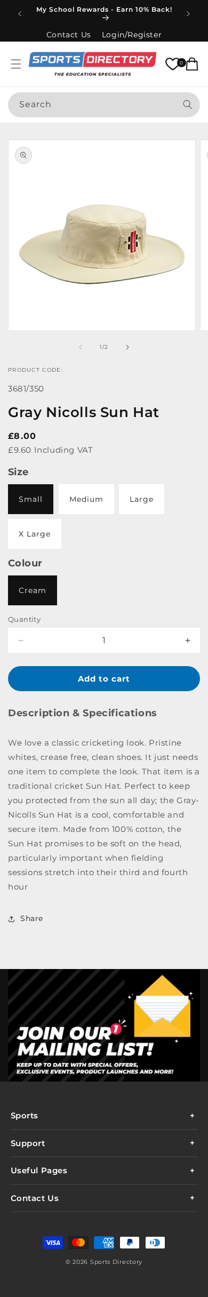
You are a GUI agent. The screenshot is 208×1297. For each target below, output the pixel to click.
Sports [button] (25, 1115)
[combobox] (104, 105)
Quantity (24, 619)
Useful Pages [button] (39, 1170)
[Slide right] (127, 347)
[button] (16, 64)
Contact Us (68, 34)
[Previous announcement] (19, 14)
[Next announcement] (188, 14)
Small (31, 499)
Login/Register (132, 34)
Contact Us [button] (35, 1198)
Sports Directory (116, 1262)
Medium (86, 499)
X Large (35, 534)
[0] (172, 64)
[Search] (187, 104)
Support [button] (28, 1143)
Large (142, 499)
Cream (32, 590)
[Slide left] (80, 347)
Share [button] (31, 918)
